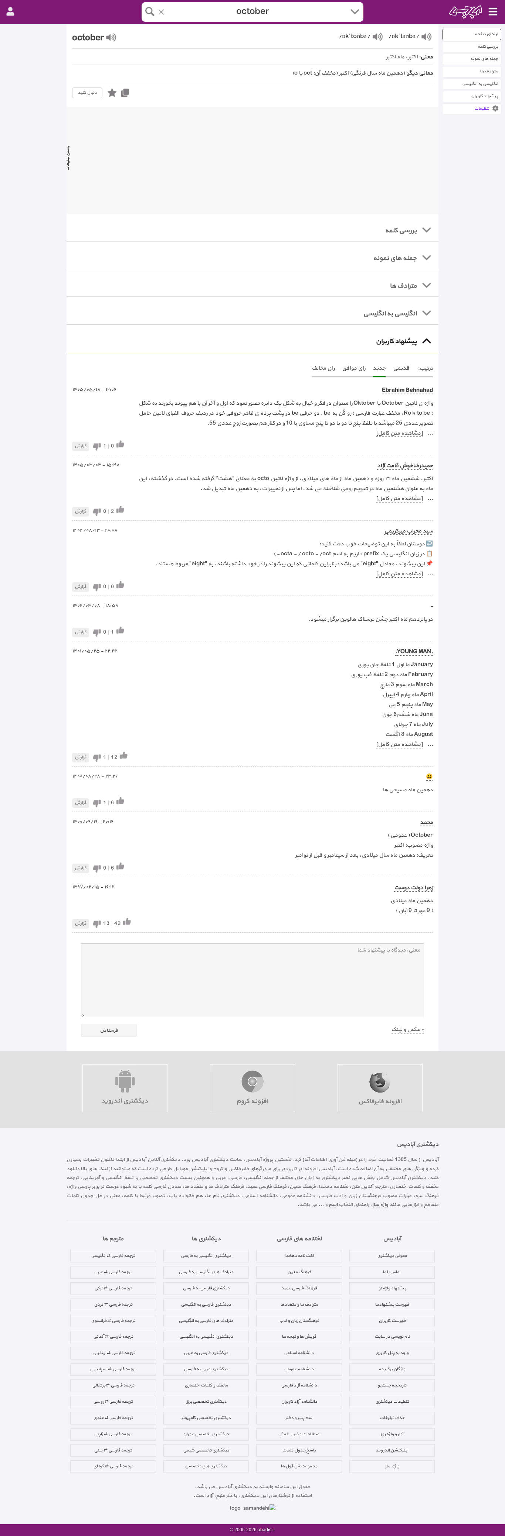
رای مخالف (323, 368)
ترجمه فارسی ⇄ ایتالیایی (113, 1353)
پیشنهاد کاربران (484, 96)
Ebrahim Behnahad (407, 390)
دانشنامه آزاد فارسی (299, 1385)
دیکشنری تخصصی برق (206, 1401)
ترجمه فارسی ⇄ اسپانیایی (113, 1369)
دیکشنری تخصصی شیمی (206, 1450)
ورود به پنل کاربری (392, 1353)
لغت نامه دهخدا (298, 1255)
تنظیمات (481, 109)
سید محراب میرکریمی (408, 531)
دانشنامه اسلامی (299, 1353)
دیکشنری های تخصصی (206, 1466)
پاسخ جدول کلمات (299, 1450)
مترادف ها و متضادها (299, 1304)
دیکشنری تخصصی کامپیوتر (206, 1418)
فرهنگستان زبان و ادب (299, 1320)
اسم (333, 1204)
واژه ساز (380, 1204)
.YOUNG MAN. (414, 652)
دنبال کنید (87, 92)
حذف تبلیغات (392, 1418)
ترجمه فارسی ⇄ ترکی (113, 1288)
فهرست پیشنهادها (392, 1304)
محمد (426, 822)
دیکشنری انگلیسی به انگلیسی (206, 1336)
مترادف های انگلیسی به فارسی (206, 1272)
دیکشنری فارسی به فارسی (206, 1288)
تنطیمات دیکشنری (392, 1401)
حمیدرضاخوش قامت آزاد (405, 466)
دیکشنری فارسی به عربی (206, 1353)
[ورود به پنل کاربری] (10, 12)
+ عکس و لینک (407, 1029)
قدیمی (401, 368)
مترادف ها (489, 71)
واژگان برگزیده (392, 1369)
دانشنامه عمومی (299, 1369)
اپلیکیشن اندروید (392, 1450)
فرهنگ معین (299, 1272)
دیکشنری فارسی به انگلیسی (206, 1304)
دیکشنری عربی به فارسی (206, 1369)
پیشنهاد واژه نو (392, 1288)
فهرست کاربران (392, 1320)
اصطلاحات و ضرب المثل (299, 1434)
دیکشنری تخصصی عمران (206, 1434)
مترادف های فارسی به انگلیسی (206, 1320)
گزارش (81, 446)
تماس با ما (392, 1272)
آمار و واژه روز (391, 1434)
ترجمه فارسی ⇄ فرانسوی (113, 1320)
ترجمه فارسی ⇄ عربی (113, 1272)
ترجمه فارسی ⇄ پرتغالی (113, 1385)
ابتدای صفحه (486, 34)
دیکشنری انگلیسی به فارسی (206, 1255)
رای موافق (353, 368)
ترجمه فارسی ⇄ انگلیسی (113, 1255)
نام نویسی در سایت (392, 1336)
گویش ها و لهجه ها (299, 1336)
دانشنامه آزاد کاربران (299, 1401)
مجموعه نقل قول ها (299, 1466)
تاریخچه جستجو (391, 1385)
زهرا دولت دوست (413, 888)
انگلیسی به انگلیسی (480, 84)
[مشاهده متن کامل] (399, 433)
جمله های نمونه (484, 59)
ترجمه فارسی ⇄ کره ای (113, 1466)
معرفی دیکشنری (392, 1255)
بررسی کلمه (488, 47)
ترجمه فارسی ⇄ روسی (113, 1401)
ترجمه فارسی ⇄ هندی (113, 1418)
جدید (379, 368)
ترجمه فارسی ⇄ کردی (113, 1304)
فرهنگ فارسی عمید (299, 1288)
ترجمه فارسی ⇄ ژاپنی (113, 1434)
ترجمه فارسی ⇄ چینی (113, 1450)
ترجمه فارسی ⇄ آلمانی (113, 1336)
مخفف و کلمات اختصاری (206, 1385)
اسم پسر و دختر (299, 1418)
